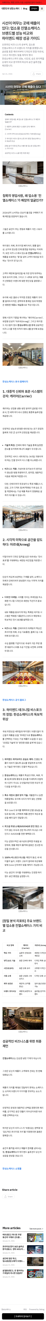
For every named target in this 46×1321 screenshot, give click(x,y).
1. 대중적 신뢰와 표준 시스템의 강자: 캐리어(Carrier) (20, 127)
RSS (25, 1309)
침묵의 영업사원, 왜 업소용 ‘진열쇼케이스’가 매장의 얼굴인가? (22, 120)
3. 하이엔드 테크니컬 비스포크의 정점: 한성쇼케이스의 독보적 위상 (23, 139)
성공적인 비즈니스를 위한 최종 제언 (17, 153)
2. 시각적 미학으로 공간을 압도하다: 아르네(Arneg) (23, 134)
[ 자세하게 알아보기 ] (23, 1316)
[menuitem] (36, 74)
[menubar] (36, 74)
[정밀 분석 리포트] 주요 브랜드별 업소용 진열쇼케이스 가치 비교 (22, 147)
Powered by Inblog (36, 1309)
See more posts (35, 1229)
